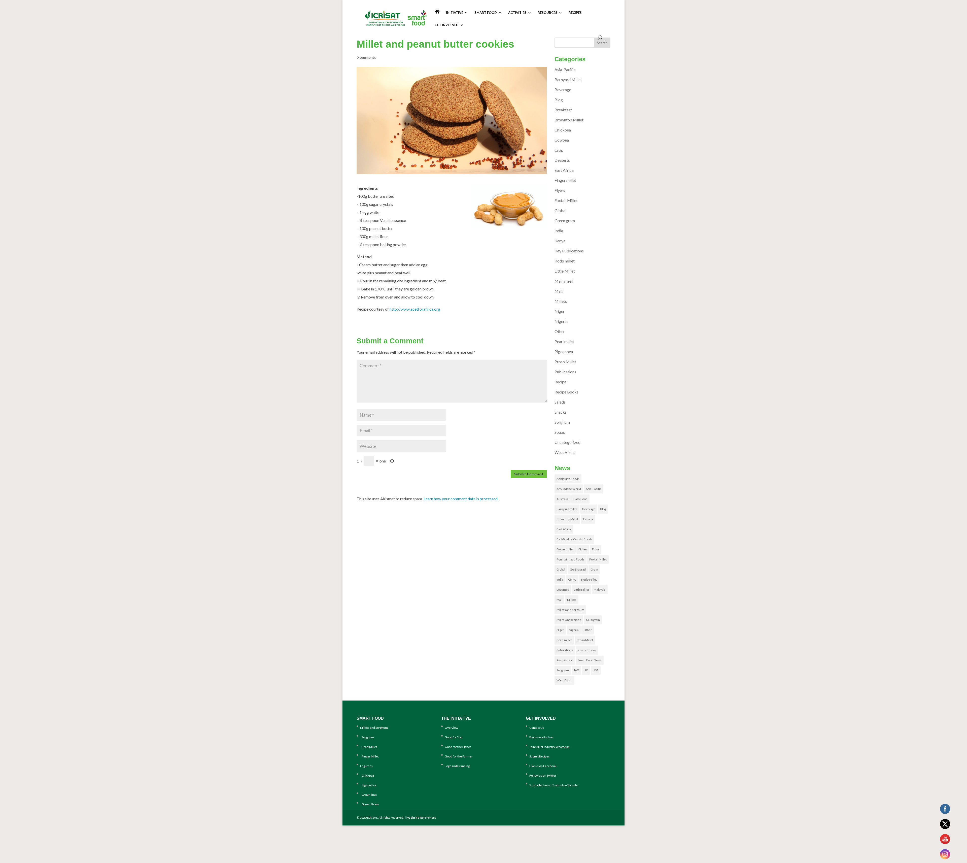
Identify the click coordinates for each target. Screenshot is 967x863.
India (559, 230)
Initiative (454, 13)
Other (560, 331)
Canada (588, 519)
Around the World (569, 489)
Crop (559, 150)
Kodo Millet (589, 579)
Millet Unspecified (569, 620)
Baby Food (580, 499)
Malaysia (600, 589)
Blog (559, 99)
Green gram (565, 220)
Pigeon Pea (368, 785)
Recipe (560, 381)
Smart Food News (590, 660)
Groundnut (368, 794)
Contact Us (536, 727)
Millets (561, 301)
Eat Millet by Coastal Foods (574, 539)
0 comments (366, 57)
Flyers (560, 190)
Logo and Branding (457, 766)
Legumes (563, 589)
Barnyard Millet (568, 79)
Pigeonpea (564, 351)
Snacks (561, 412)
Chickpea (563, 129)
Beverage (563, 89)
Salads (560, 402)
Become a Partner (541, 737)
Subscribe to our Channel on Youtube (553, 785)
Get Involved (447, 25)
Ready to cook (587, 650)
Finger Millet (369, 756)
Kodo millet (565, 260)
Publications (565, 371)
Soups (560, 432)
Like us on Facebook (542, 766)
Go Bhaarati (578, 569)
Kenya (560, 240)
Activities (517, 13)
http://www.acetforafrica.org (415, 309)
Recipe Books (566, 391)
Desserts (562, 160)
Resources (547, 13)
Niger (560, 311)
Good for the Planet (458, 747)
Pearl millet (564, 341)
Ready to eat (565, 660)
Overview (451, 727)
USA (596, 670)
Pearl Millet (368, 747)
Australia (563, 499)
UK (586, 670)
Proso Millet (565, 361)
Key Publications (569, 250)
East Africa (564, 170)
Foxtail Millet (566, 200)
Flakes (582, 549)
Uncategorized (567, 442)
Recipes (575, 13)
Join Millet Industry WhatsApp (549, 747)
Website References (421, 817)
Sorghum (562, 422)
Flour (595, 549)
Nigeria (561, 321)
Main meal (564, 281)
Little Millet (565, 271)
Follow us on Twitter (542, 775)
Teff (576, 670)
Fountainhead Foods (570, 559)
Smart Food (485, 13)
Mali (559, 291)
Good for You (453, 737)
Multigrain (593, 620)
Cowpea (562, 140)
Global (560, 210)
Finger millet (565, 180)
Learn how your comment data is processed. (461, 498)
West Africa (565, 452)
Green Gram (369, 804)
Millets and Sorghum (570, 610)
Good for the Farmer (459, 756)
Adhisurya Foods (568, 479)
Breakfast (563, 109)
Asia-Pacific (565, 69)
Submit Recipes (539, 756)
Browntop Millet (569, 119)
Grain (594, 569)
